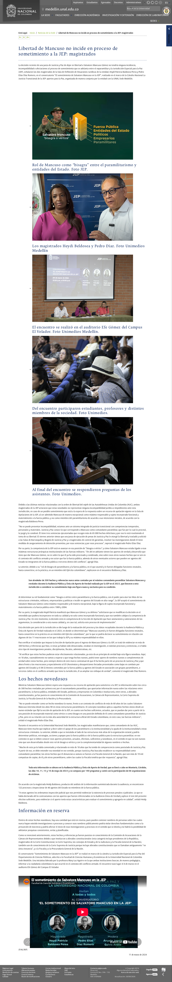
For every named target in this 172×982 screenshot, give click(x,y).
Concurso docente (28, 972)
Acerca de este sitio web (130, 972)
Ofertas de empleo (28, 970)
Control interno (27, 975)
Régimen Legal (8, 968)
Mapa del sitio (69, 968)
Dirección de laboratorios (152, 15)
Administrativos (133, 2)
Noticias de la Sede (46, 33)
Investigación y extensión (118, 15)
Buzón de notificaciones (31, 977)
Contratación (8, 970)
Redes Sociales (51, 970)
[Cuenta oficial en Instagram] (160, 2)
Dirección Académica (87, 15)
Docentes (118, 2)
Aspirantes (78, 2)
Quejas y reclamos (52, 972)
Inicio (32, 33)
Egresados (106, 2)
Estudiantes (92, 2)
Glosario (49, 977)
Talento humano (28, 968)
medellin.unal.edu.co (62, 9)
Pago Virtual (7, 975)
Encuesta (67, 972)
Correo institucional (53, 968)
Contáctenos (50, 975)
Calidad (5, 977)
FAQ (66, 970)
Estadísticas (68, 975)
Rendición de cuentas (11, 972)
